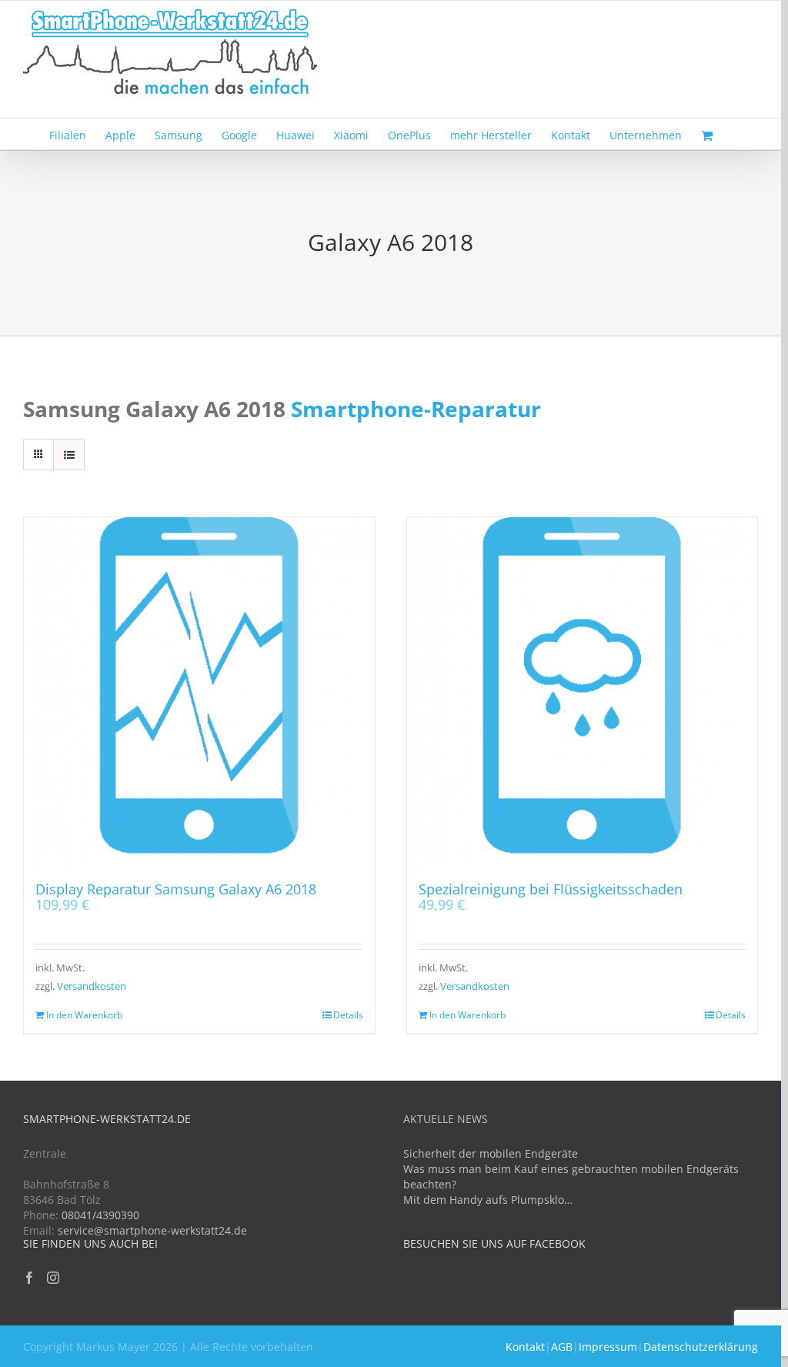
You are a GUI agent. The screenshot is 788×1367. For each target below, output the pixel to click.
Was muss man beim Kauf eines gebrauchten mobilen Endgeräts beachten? (571, 1176)
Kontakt (525, 1346)
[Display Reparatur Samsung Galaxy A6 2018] (199, 692)
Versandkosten (91, 986)
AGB (562, 1346)
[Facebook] (29, 1278)
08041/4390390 (100, 1215)
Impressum (608, 1346)
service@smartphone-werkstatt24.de (152, 1230)
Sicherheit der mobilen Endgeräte (490, 1153)
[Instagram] (53, 1278)
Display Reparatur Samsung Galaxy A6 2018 (175, 889)
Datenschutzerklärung (700, 1346)
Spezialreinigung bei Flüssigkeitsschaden (551, 889)
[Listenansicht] (69, 455)
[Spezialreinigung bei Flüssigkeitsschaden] (582, 692)
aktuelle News (445, 1118)
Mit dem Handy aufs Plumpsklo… (488, 1199)
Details (348, 1014)
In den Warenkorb (84, 1014)
